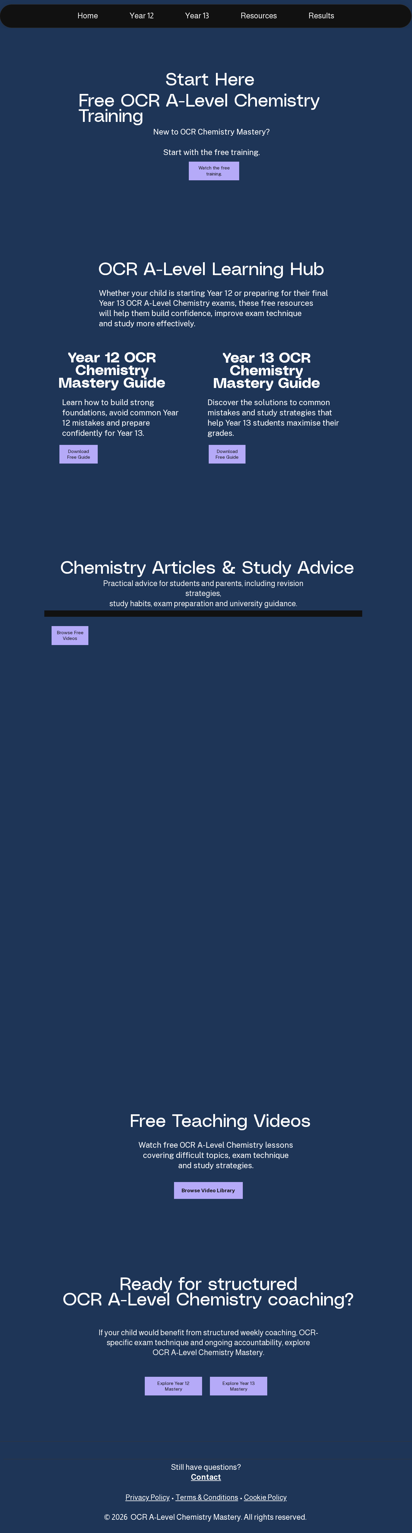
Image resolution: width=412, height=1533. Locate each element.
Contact (206, 1477)
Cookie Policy (265, 1497)
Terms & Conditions (207, 1497)
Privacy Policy (147, 1497)
